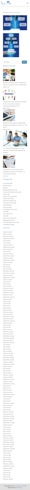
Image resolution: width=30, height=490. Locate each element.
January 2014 (7, 440)
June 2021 (6, 303)
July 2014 (6, 427)
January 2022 (7, 290)
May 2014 (6, 431)
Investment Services (9, 209)
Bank (4, 188)
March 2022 (6, 286)
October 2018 (7, 362)
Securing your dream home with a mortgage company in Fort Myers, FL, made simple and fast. (14, 172)
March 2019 (6, 351)
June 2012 (6, 472)
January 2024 (7, 253)
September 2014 (8, 422)
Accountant (6, 183)
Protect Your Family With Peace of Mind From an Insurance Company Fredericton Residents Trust (14, 104)
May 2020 (6, 327)
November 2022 (7, 273)
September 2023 (8, 260)
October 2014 (7, 420)
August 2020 (7, 323)
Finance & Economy (9, 196)
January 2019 (7, 355)
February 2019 (7, 353)
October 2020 (7, 318)
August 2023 (6, 262)
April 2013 (6, 459)
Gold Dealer (6, 205)
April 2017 (6, 388)
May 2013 (6, 457)
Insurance (6, 207)
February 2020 (7, 331)
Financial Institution (8, 201)
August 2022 (6, 279)
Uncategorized (7, 224)
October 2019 (7, 340)
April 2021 (6, 308)
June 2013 (6, 455)
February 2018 (7, 375)
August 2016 (6, 396)
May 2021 (6, 305)
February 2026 (7, 236)
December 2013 (7, 442)
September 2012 (8, 466)
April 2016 (6, 401)
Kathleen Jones (9, 12)
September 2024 (8, 247)
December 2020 (7, 316)
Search (24, 62)
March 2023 (6, 269)
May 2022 (6, 284)
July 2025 (6, 240)
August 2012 (6, 468)
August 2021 (6, 299)
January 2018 (7, 377)
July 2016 (6, 399)
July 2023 (6, 264)
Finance (5, 194)
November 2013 (7, 444)
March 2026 (6, 234)
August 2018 (6, 366)
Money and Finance (9, 218)
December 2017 (7, 379)
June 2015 (6, 407)
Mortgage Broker (8, 220)
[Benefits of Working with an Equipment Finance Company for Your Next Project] (9, 75)
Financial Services (8, 203)
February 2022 (7, 288)
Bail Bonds (6, 185)
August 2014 (6, 425)
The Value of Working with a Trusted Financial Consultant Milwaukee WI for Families (14, 150)
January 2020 (7, 334)
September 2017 (8, 383)
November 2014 (7, 418)
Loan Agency (7, 213)
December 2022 (7, 271)
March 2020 (6, 329)
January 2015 (7, 414)
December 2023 (7, 256)
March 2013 (6, 461)
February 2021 (7, 312)
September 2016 (8, 394)
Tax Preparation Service (10, 222)
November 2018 (7, 360)
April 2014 (6, 433)
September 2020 (8, 321)
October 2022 (7, 275)
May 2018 (6, 368)
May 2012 (6, 474)
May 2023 (6, 266)
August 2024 (6, 249)
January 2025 (7, 245)
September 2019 (8, 342)
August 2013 (6, 451)
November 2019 (7, 338)
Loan (4, 211)
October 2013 (7, 446)
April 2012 (6, 477)
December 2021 (7, 292)
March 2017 (6, 390)
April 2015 (6, 409)
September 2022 (8, 277)
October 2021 (7, 295)
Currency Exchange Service (11, 192)
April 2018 (6, 370)
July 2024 (6, 251)
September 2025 (8, 238)
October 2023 (7, 258)
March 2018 (6, 373)
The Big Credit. (20, 486)
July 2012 (5, 470)
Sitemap (20, 487)
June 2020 (6, 325)
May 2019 (6, 347)
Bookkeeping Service (9, 190)
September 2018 (8, 364)
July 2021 (5, 301)
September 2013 (8, 448)
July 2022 (6, 282)
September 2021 (8, 297)
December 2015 (7, 403)
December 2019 (7, 336)
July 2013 (6, 453)
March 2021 (6, 310)
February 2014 (7, 438)
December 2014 (7, 416)
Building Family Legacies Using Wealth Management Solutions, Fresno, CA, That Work (15, 125)
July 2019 (6, 344)
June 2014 (6, 429)
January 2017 (7, 392)
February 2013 (7, 464)
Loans (5, 216)
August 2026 (7, 232)
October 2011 (7, 479)
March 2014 (6, 435)
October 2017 (7, 381)
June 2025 (6, 243)
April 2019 (6, 349)
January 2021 (7, 314)
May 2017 (6, 386)
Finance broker (7, 198)
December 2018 (7, 357)
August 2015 (6, 405)
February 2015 (7, 412)
